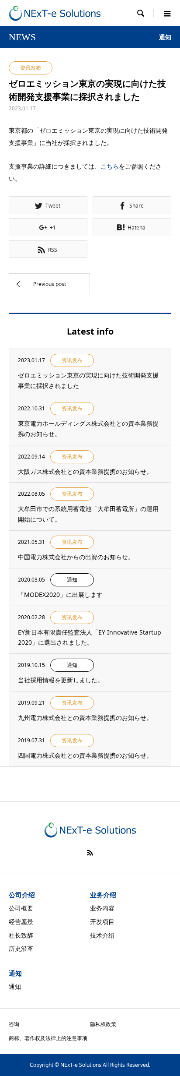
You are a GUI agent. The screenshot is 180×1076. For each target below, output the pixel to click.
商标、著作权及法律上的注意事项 (48, 1038)
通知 (15, 986)
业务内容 (102, 908)
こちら (109, 166)
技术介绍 (102, 935)
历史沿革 (21, 948)
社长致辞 (21, 935)
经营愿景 (21, 921)
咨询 (14, 1024)
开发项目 (102, 921)
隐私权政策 (103, 1024)
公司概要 (21, 908)
